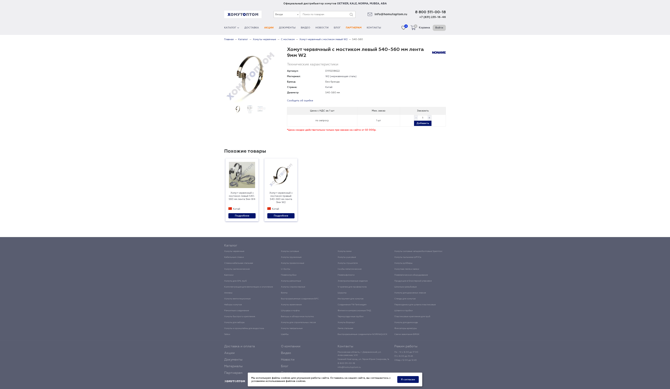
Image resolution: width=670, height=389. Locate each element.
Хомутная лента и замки (406, 269)
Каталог (230, 28)
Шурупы (342, 293)
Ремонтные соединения (236, 311)
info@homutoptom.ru (391, 14)
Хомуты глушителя (348, 263)
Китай (328, 87)
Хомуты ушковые (347, 257)
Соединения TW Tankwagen (352, 305)
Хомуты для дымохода (406, 322)
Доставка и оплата (239, 346)
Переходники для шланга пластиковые (415, 305)
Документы (287, 28)
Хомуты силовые (290, 251)
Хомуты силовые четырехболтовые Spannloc (418, 251)
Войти (439, 28)
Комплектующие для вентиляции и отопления (248, 287)
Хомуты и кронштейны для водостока (244, 328)
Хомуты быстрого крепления (239, 317)
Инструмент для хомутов (350, 299)
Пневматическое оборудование (411, 275)
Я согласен (408, 379)
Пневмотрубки (288, 275)
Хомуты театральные (292, 328)
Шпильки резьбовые (405, 287)
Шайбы (285, 334)
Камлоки (228, 275)
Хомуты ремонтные (291, 281)
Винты (284, 293)
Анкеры (228, 293)
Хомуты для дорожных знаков (410, 293)
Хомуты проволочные (292, 263)
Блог (337, 28)
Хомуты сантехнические (237, 269)
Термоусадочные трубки (350, 317)
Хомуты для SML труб (235, 281)
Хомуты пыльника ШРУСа (407, 257)
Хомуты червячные (234, 251)
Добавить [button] (422, 123)
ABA (384, 3)
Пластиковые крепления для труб (412, 317)
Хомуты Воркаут (346, 322)
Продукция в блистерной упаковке (413, 281)
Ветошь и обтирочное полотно (297, 317)
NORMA (363, 3)
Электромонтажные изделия (353, 281)
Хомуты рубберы (403, 263)
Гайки (227, 334)
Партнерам (354, 28)
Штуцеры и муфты (290, 311)
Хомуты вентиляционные (237, 299)
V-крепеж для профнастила (352, 287)
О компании (290, 346)
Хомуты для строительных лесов (298, 322)
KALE (353, 3)
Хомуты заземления (291, 305)
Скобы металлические (350, 269)
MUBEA (374, 3)
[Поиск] (351, 14)
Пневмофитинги (346, 275)
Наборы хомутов (233, 305)
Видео (305, 28)
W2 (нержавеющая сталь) (340, 76)
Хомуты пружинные (291, 257)
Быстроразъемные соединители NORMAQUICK (362, 334)
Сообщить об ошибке (300, 100)
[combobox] (287, 14)
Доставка (251, 28)
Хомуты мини (345, 251)
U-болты (285, 269)
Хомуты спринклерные (293, 287)
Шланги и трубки (403, 311)
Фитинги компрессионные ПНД (354, 311)
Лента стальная (345, 328)
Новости (322, 28)
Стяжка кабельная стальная (238, 263)
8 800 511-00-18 (430, 12)
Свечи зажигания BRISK (406, 334)
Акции (269, 28)
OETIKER (342, 3)
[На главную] (234, 381)
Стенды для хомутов (405, 299)
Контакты (374, 28)
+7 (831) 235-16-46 (432, 17)
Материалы (233, 366)
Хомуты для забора (234, 322)
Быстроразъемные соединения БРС (300, 299)
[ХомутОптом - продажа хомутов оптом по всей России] (243, 14)
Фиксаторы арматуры (405, 328)
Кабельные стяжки (234, 257)
